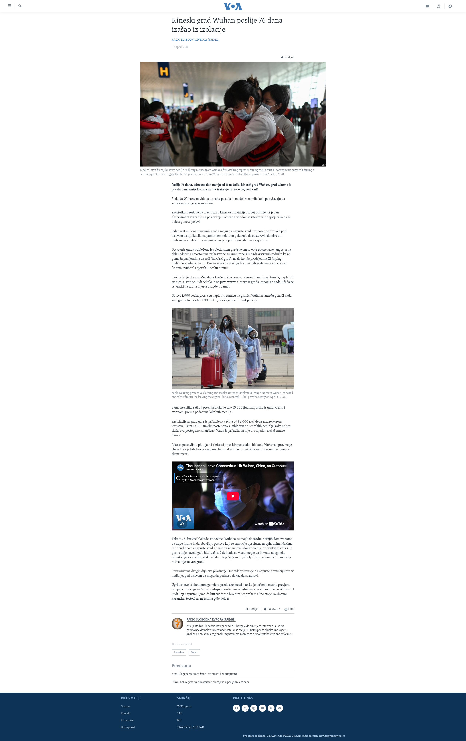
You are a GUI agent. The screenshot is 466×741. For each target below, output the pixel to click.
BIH (179, 720)
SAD (179, 713)
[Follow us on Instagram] (253, 708)
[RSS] (271, 708)
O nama (125, 706)
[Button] (287, 57)
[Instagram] (439, 6)
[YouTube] (427, 6)
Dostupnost (128, 727)
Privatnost (127, 720)
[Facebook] (450, 6)
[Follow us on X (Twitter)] (245, 708)
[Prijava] (279, 708)
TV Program (184, 706)
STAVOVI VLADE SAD (190, 727)
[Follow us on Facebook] (236, 708)
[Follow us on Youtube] (262, 708)
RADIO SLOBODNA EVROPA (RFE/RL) (196, 39)
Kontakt (126, 713)
